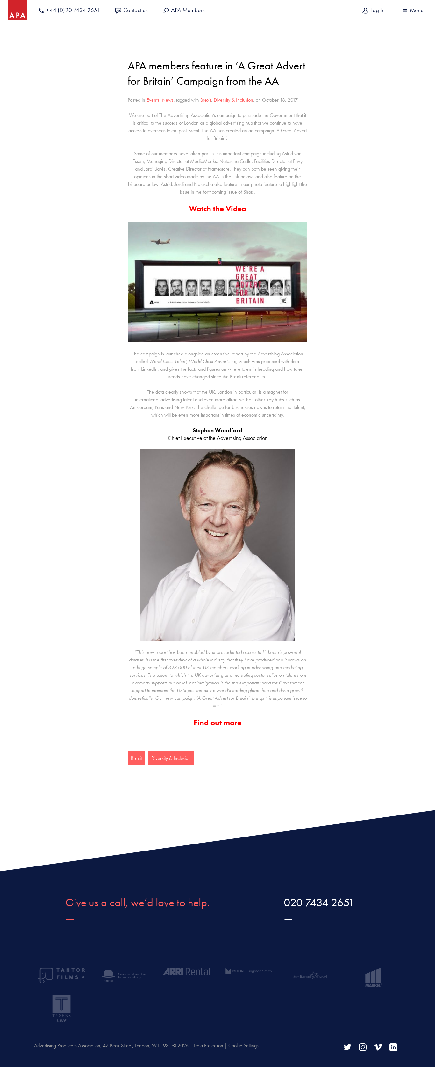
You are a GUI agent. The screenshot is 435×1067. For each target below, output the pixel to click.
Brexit (205, 100)
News (168, 100)
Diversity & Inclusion (233, 100)
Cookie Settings (243, 1045)
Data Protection (208, 1045)
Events (152, 100)
